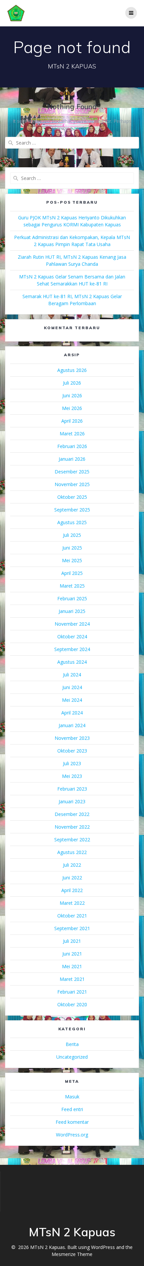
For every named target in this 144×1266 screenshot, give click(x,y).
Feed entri (72, 1109)
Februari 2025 (72, 598)
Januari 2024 (72, 725)
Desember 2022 (72, 814)
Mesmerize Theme (72, 1254)
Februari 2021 (72, 992)
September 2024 (72, 649)
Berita (72, 1044)
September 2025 (72, 509)
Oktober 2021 (72, 915)
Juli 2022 (72, 865)
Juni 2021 (72, 954)
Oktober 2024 (72, 636)
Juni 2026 (72, 395)
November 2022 (72, 827)
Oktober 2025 (72, 497)
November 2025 (72, 484)
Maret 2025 (72, 586)
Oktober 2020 (72, 1004)
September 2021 (72, 928)
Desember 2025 (72, 471)
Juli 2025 (72, 535)
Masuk (72, 1096)
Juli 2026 (72, 383)
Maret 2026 (72, 433)
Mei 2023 (72, 776)
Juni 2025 (72, 548)
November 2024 (72, 624)
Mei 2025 (72, 560)
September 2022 (72, 839)
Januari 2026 (72, 459)
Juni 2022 (72, 877)
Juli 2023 (72, 763)
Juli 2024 (72, 674)
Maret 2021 (72, 979)
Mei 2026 (72, 408)
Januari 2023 (72, 801)
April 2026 (72, 421)
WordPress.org (72, 1134)
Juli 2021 (72, 941)
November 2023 (72, 738)
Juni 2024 (72, 687)
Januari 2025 (72, 611)
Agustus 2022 (72, 852)
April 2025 (72, 573)
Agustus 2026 (72, 370)
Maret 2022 (72, 903)
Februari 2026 (72, 446)
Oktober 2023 (72, 751)
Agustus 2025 (72, 522)
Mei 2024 (72, 700)
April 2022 (72, 890)
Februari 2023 (72, 789)
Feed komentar (72, 1122)
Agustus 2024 (72, 662)
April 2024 (72, 712)
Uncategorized (72, 1057)
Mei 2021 (72, 966)
